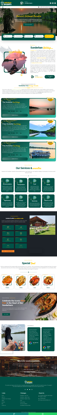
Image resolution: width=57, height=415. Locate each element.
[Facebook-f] (25, 389)
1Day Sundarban (11, 102)
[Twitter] (53, 3)
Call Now (26, 1)
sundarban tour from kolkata (36, 62)
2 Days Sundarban (11, 124)
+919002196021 (28, 3)
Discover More (28, 26)
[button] (3, 7)
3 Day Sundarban (11, 146)
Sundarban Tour (28, 85)
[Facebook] (51, 3)
